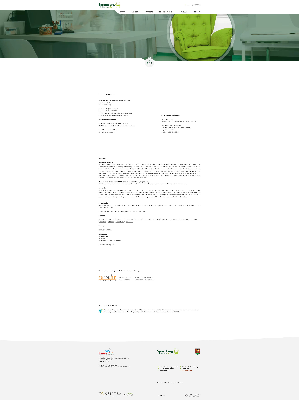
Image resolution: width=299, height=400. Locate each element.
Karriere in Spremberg (190, 367)
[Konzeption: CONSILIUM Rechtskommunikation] (110, 394)
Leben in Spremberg (167, 368)
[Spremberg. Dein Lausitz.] (109, 5)
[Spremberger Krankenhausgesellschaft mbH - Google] (161, 395)
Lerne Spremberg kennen (169, 367)
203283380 (175, 219)
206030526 (195, 219)
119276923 (102, 219)
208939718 (102, 222)
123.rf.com (129, 222)
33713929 (111, 222)
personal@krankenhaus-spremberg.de (117, 366)
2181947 (101, 230)
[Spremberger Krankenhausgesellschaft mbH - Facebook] (158, 395)
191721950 (120, 219)
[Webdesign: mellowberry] (128, 394)
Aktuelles (185, 368)
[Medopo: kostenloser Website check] (101, 311)
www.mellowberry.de (106, 245)
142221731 (147, 219)
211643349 (156, 219)
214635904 (185, 219)
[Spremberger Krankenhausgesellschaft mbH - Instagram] (164, 395)
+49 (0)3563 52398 (194, 5)
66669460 (129, 219)
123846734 (111, 219)
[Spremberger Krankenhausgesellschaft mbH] (116, 351)
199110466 (165, 219)
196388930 (120, 222)
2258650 (109, 230)
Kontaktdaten (164, 370)
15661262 (139, 219)
